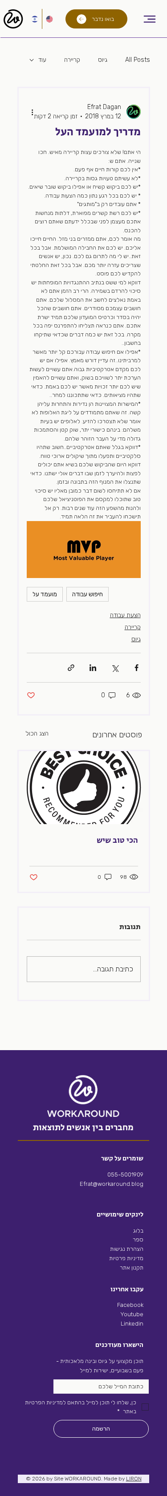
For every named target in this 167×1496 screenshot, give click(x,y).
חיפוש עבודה (87, 594)
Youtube (131, 1314)
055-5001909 (125, 1174)
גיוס (102, 60)
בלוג (138, 1230)
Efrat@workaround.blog (111, 1184)
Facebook (130, 1305)
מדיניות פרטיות (126, 1258)
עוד (42, 60)
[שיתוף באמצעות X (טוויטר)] (114, 667)
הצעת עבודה (125, 615)
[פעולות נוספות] (32, 111)
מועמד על (45, 594)
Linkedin (131, 1323)
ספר (138, 1239)
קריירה (72, 60)
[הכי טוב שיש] (84, 787)
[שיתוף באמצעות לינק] (71, 667)
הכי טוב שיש (117, 840)
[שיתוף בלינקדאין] (93, 667)
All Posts (137, 60)
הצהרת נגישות (126, 1248)
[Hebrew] (35, 19)
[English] (49, 19)
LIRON (134, 1479)
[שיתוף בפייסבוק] (136, 667)
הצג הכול (37, 733)
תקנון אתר (131, 1267)
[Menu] (150, 19)
